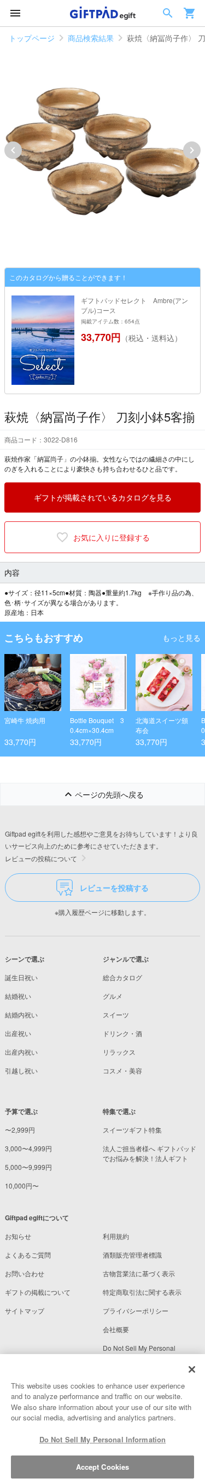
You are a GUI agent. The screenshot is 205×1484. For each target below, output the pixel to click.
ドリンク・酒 (122, 1033)
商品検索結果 (91, 37)
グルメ (112, 995)
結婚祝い (18, 995)
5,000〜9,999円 (28, 1167)
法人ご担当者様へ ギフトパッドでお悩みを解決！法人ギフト (149, 1153)
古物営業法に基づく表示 (139, 1273)
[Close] (192, 1369)
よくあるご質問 (28, 1254)
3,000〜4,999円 (28, 1148)
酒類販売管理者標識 (132, 1254)
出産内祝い (21, 1051)
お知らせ (18, 1236)
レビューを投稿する (114, 887)
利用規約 (116, 1236)
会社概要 (116, 1329)
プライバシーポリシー (135, 1310)
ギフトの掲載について (38, 1292)
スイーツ (116, 1014)
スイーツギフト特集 (132, 1129)
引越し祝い (21, 1070)
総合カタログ (122, 977)
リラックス (119, 1051)
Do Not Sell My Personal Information (102, 1439)
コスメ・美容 (122, 1070)
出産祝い (18, 1033)
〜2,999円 (20, 1129)
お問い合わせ (24, 1273)
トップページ (32, 37)
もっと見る (181, 637)
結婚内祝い (21, 1014)
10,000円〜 (22, 1185)
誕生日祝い (21, 977)
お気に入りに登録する (111, 537)
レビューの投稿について (41, 858)
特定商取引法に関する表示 (142, 1292)
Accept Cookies (103, 1467)
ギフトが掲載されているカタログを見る (103, 497)
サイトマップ (24, 1310)
